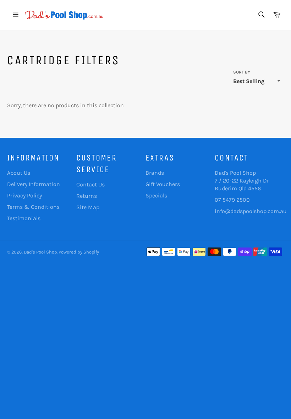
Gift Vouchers (163, 184)
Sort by (241, 72)
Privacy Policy (24, 195)
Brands (155, 172)
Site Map (87, 207)
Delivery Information (33, 184)
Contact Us (90, 184)
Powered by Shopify (79, 252)
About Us (18, 172)
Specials (156, 195)
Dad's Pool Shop (40, 252)
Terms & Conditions (33, 206)
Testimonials (23, 218)
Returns (86, 195)
